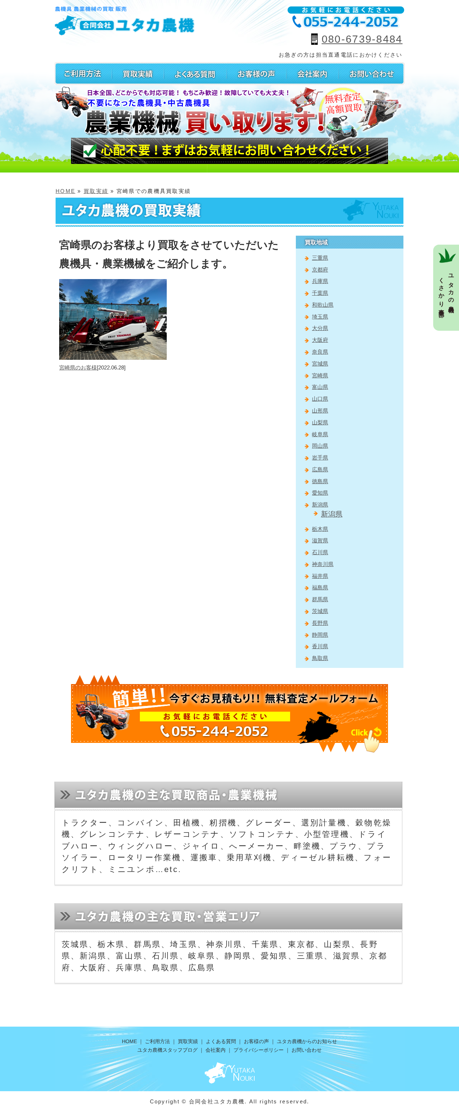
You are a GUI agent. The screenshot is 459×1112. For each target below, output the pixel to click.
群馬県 (320, 599)
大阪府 (320, 340)
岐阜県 (320, 434)
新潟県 (320, 504)
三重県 (320, 258)
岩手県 (320, 457)
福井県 (320, 576)
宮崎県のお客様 (78, 367)
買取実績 (96, 191)
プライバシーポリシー (258, 1050)
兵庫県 (320, 281)
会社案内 (215, 1050)
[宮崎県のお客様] (113, 283)
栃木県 (320, 529)
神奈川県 (322, 564)
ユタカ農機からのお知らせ (307, 1041)
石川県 (320, 552)
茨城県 (320, 611)
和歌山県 (322, 305)
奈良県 (320, 352)
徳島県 (320, 481)
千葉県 (320, 293)
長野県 (320, 623)
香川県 (320, 646)
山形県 (320, 410)
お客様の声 (256, 1041)
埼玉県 (320, 317)
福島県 (320, 587)
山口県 (320, 399)
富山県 (320, 387)
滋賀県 (320, 540)
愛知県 (320, 493)
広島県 (320, 469)
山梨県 (320, 422)
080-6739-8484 (362, 39)
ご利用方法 (157, 1041)
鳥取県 (320, 658)
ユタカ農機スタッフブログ (167, 1050)
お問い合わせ (307, 1050)
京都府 (320, 270)
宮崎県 (320, 375)
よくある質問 (221, 1041)
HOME (65, 191)
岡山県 (320, 446)
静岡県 (320, 635)
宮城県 (320, 364)
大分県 (320, 328)
